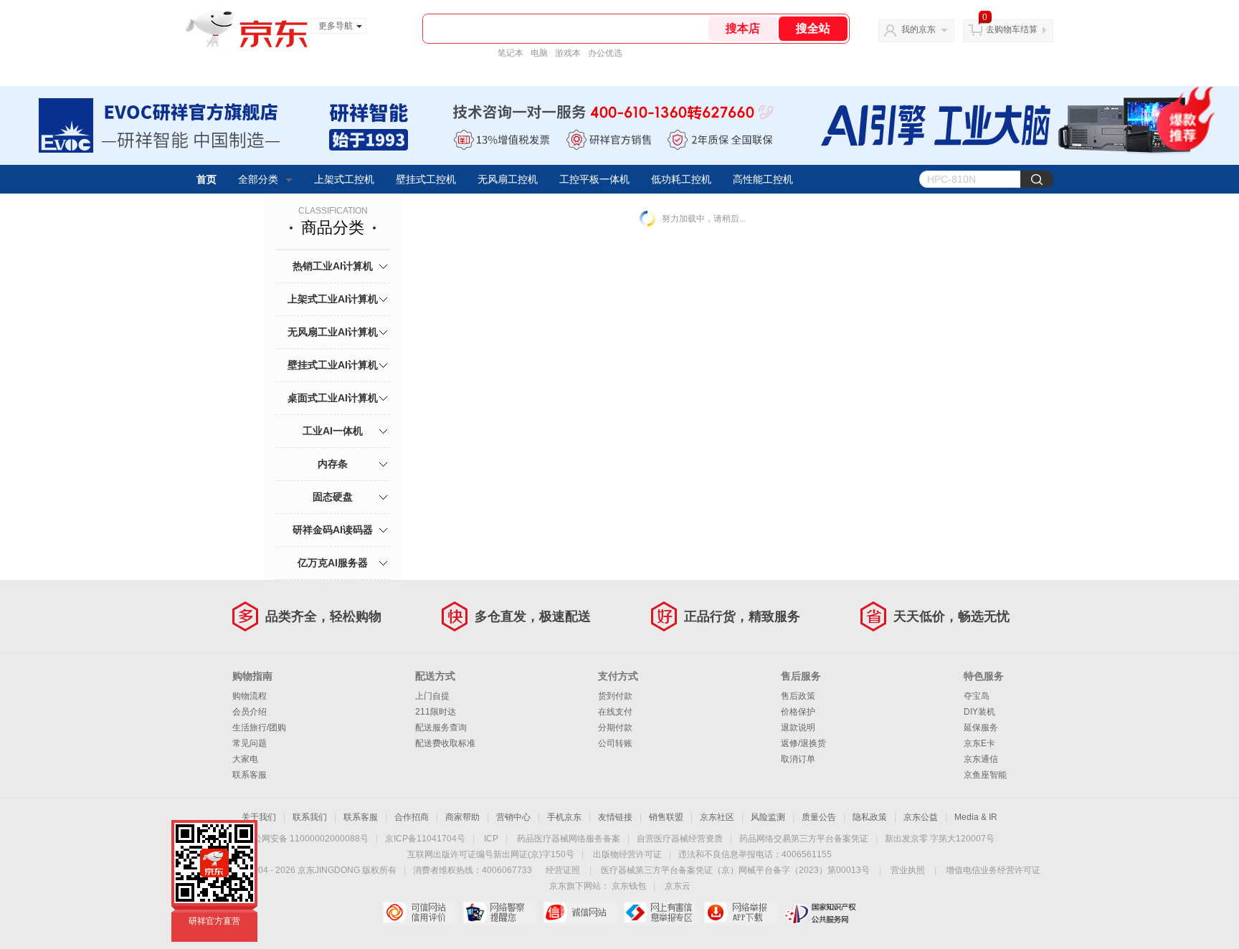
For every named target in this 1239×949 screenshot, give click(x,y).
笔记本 (510, 53)
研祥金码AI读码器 (333, 529)
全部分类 (258, 179)
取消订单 (798, 759)
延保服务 (981, 728)
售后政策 (798, 696)
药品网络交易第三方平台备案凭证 (803, 839)
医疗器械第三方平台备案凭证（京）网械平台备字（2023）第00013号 (735, 870)
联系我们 (310, 817)
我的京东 (918, 29)
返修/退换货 (803, 743)
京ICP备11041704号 (425, 839)
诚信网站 (580, 912)
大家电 (245, 759)
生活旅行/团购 (259, 728)
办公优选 (605, 53)
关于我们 (259, 817)
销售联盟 (666, 817)
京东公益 (920, 817)
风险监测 (768, 817)
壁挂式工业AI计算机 (333, 365)
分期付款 (615, 728)
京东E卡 (979, 743)
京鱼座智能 (985, 775)
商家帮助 (462, 817)
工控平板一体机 (594, 179)
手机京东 (564, 817)
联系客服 (249, 775)
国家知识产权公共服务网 (821, 912)
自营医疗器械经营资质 (680, 839)
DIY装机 (979, 712)
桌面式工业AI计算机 (333, 398)
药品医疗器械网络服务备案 (568, 839)
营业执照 (908, 870)
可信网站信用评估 (419, 912)
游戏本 (568, 53)
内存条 (333, 463)
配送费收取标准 (445, 743)
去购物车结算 (1012, 29)
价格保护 (798, 712)
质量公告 (819, 817)
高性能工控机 (763, 179)
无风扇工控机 (508, 179)
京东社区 (717, 817)
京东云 (677, 886)
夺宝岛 (976, 696)
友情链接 (615, 817)
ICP (491, 839)
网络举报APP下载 (740, 912)
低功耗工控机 (681, 179)
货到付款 (615, 696)
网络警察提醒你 (499, 912)
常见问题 (249, 743)
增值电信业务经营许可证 (993, 870)
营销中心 (513, 817)
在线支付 (615, 712)
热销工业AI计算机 (333, 266)
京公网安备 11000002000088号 (307, 839)
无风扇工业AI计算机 (333, 332)
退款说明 (798, 728)
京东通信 (981, 759)
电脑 (539, 53)
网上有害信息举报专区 (660, 912)
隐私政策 (870, 817)
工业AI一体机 (333, 431)
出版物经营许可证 (627, 854)
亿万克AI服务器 (333, 562)
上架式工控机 (344, 179)
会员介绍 (249, 712)
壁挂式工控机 (426, 179)
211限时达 (435, 712)
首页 (206, 179)
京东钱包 (629, 886)
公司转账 (615, 743)
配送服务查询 (441, 728)
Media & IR (975, 817)
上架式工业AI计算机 (333, 299)
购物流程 (249, 696)
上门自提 (432, 696)
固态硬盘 (333, 496)
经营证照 (563, 870)
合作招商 (411, 817)
